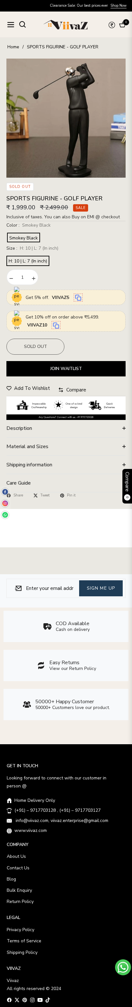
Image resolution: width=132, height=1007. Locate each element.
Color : (28, 225)
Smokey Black (23, 238)
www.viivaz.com (30, 830)
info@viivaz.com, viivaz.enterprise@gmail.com (61, 821)
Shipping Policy (22, 952)
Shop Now (107, 5)
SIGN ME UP (101, 588)
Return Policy (20, 901)
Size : (32, 248)
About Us (16, 856)
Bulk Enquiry (19, 890)
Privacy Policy (20, 930)
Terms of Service (24, 941)
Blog (11, 879)
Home (13, 47)
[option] (66, 118)
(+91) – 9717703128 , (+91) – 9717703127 (57, 810)
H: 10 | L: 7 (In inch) (28, 261)
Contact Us (18, 868)
